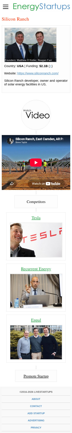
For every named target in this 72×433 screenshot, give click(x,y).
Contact (36, 406)
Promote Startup (36, 375)
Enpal (36, 320)
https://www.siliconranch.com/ (38, 73)
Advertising (36, 420)
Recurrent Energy (36, 268)
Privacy (36, 427)
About (36, 399)
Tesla (36, 217)
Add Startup (36, 413)
